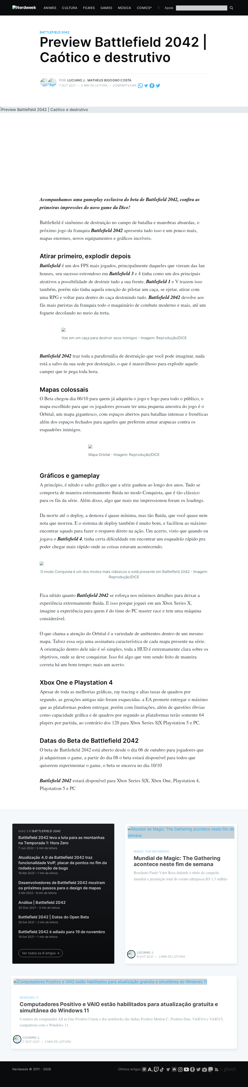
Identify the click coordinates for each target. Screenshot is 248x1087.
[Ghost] (228, 1069)
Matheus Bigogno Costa (109, 80)
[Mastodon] (211, 1069)
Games (106, 8)
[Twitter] (158, 85)
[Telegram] (146, 85)
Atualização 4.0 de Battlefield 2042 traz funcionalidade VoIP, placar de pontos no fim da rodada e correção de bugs (62, 862)
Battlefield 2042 (55, 32)
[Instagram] (180, 1069)
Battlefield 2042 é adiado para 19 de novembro (61, 931)
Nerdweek (20, 1069)
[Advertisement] (124, 159)
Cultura (69, 8)
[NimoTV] (205, 1069)
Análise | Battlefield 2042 (42, 902)
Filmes (89, 8)
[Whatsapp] (141, 85)
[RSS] (217, 1069)
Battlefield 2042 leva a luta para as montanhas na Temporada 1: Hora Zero (61, 840)
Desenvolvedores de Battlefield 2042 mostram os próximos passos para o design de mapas (61, 885)
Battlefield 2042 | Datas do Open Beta (53, 917)
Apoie (169, 8)
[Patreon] (144, 1069)
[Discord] (174, 1069)
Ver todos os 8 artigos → (41, 953)
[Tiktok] (162, 1069)
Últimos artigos (129, 1069)
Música (124, 8)
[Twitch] (156, 1069)
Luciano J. (76, 80)
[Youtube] (186, 1069)
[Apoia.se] (151, 1069)
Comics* (144, 8)
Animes (50, 8)
